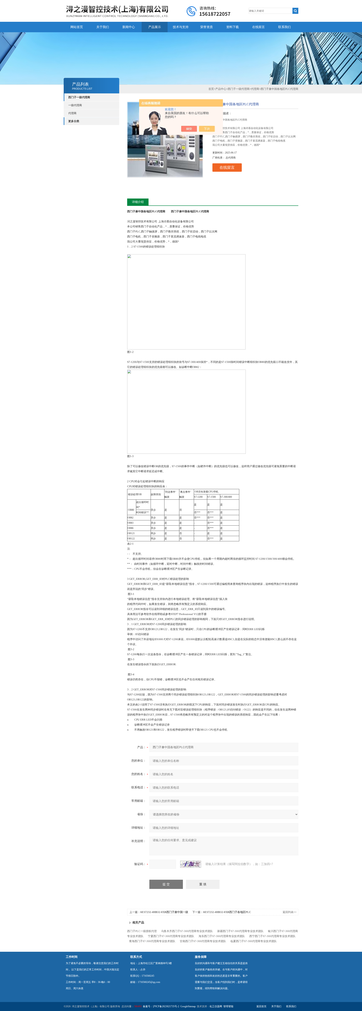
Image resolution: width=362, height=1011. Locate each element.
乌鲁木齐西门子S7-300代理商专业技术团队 (187, 931)
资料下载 (232, 27)
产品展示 (154, 27)
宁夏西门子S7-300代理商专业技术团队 (171, 936)
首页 (211, 88)
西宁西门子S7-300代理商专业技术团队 (272, 936)
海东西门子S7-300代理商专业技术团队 (222, 936)
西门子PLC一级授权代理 (142, 931)
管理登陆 (228, 1006)
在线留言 (258, 27)
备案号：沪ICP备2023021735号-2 (161, 1006)
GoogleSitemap (188, 1006)
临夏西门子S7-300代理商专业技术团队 (253, 941)
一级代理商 (75, 105)
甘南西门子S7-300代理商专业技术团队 (203, 941)
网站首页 (76, 27)
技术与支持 (181, 27)
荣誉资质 (206, 27)
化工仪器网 (215, 1006)
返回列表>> (289, 912)
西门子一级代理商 (79, 97)
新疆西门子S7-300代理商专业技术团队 (240, 931)
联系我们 (284, 27)
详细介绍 (138, 202)
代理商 (72, 113)
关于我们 (102, 27)
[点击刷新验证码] (190, 864)
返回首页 (261, 1006)
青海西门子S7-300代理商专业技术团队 (152, 941)
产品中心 (220, 88)
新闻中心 (128, 27)
